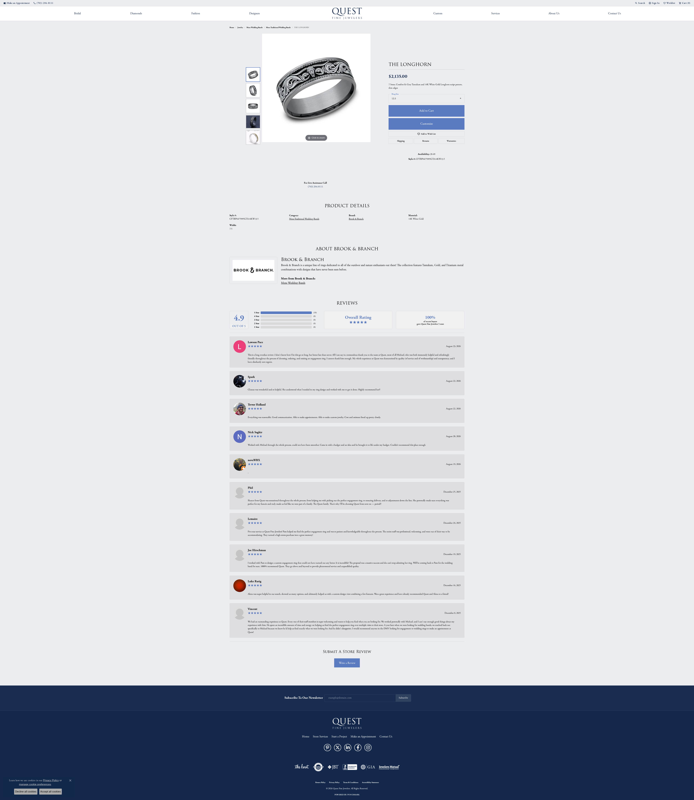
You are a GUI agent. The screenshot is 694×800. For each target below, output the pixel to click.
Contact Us (614, 13)
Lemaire (253, 519)
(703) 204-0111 (315, 186)
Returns (425, 141)
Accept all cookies (50, 791)
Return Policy (320, 782)
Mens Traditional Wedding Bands (278, 27)
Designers (254, 13)
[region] (316, 106)
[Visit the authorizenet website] (318, 767)
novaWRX (254, 460)
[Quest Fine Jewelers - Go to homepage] (347, 723)
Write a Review (347, 663)
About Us (554, 13)
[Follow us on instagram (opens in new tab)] (368, 747)
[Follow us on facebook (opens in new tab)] (357, 747)
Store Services (320, 737)
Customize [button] (426, 124)
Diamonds (136, 13)
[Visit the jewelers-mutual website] (389, 767)
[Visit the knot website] (301, 767)
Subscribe (403, 697)
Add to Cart (426, 111)
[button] (640, 3)
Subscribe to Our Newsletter (303, 698)
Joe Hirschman (257, 550)
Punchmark (353, 795)
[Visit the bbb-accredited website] (350, 767)
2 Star (256, 323)
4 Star (256, 316)
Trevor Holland (257, 404)
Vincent (252, 609)
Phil (250, 488)
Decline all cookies (25, 791)
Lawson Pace (255, 342)
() (315, 312)
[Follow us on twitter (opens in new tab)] (337, 747)
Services (495, 13)
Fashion (195, 13)
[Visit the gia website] (368, 767)
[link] (17, 3)
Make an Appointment (363, 737)
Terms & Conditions (350, 782)
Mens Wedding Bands (255, 27)
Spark (251, 377)
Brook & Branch (356, 218)
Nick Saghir (255, 432)
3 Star (256, 320)
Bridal (77, 13)
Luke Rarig (254, 581)
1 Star (256, 327)
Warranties (451, 141)
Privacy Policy (334, 782)
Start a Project (339, 737)
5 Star (256, 312)
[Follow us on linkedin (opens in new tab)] (347, 747)
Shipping (401, 141)
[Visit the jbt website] (333, 767)
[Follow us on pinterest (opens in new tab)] (327, 747)
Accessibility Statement (370, 782)
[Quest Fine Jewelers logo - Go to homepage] (347, 13)
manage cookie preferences (35, 784)
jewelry (240, 27)
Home (232, 27)
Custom (437, 13)
